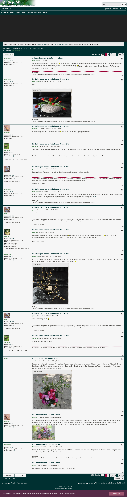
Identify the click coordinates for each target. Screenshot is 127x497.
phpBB (58, 486)
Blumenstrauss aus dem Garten (45, 358)
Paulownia (7, 58)
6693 (11, 152)
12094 (12, 238)
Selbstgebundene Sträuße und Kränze (17, 48)
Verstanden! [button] (116, 493)
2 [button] (108, 55)
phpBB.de (70, 488)
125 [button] (120, 55)
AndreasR (18, 50)
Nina (13, 50)
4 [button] (112, 55)
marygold (7, 132)
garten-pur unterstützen (62, 44)
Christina (7, 150)
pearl (6, 172)
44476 (12, 175)
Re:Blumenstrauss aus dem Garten (46, 415)
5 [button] (115, 55)
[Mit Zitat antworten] (122, 58)
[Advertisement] (63, 28)
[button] (102, 55)
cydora (6, 236)
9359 (11, 135)
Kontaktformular (41, 44)
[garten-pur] (18, 3)
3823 (11, 61)
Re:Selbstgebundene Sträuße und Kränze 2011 (50, 79)
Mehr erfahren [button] (70, 493)
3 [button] (110, 55)
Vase (94, 196)
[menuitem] (9, 8)
